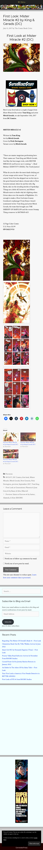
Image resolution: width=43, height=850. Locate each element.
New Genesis (25, 480)
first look (25, 477)
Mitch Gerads (15, 480)
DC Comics (17, 477)
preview (15, 484)
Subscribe (8, 622)
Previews (9, 474)
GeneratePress (21, 848)
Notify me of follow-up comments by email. (21, 558)
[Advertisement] (21, 719)
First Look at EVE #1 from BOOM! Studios (17, 679)
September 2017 (25, 484)
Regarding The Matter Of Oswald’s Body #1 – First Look (21, 641)
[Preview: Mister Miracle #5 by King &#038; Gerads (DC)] (28, 437)
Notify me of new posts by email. (17, 563)
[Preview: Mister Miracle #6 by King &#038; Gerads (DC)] (10, 454)
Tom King (35, 484)
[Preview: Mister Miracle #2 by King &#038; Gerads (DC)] (10, 437)
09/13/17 (9, 477)
